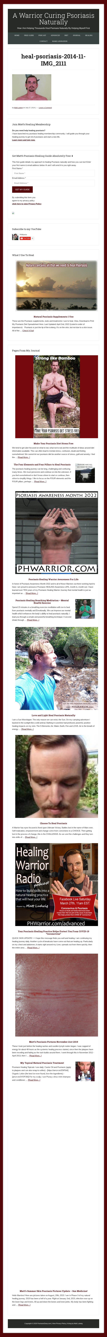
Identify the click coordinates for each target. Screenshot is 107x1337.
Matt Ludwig (78, 1323)
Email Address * (19, 178)
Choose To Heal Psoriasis (53, 823)
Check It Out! (28, 331)
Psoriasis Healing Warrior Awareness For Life (53, 579)
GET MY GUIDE (22, 189)
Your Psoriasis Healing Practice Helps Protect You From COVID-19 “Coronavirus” (53, 932)
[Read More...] (24, 457)
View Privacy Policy (59, 1323)
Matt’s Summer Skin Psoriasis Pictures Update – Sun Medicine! (53, 1291)
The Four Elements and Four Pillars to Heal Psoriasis (42, 464)
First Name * (17, 168)
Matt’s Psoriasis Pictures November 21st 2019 (53, 1041)
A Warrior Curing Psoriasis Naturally (53, 18)
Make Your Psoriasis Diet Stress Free (53, 443)
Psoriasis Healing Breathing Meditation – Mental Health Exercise (42, 601)
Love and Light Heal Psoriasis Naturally (53, 715)
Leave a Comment (45, 108)
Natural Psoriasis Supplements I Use (53, 316)
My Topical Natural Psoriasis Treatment (42, 1062)
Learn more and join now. (23, 140)
